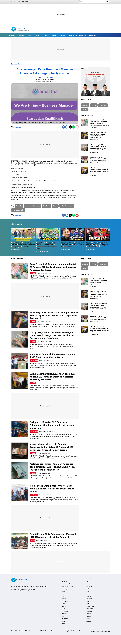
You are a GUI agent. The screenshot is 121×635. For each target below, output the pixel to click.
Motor (88, 604)
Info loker (46, 206)
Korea (63, 616)
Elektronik (65, 611)
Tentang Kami (77, 631)
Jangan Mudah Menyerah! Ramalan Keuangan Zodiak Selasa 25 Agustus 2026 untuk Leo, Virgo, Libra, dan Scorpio (51, 447)
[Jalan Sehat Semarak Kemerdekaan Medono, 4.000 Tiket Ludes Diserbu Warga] (84, 159)
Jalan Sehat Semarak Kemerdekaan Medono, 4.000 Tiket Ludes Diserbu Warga (98, 158)
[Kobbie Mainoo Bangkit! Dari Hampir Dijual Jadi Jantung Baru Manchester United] (98, 234)
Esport (88, 594)
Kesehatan (65, 601)
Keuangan (103, 105)
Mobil (88, 601)
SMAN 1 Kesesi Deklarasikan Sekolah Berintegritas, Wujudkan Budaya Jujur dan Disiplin (23, 245)
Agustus (85, 105)
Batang (64, 591)
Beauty (64, 604)
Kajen (63, 594)
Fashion (64, 606)
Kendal (32, 540)
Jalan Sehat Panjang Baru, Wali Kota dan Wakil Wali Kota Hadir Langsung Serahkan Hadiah (52, 488)
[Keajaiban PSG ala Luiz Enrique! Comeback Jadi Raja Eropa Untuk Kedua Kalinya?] (73, 234)
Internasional (66, 584)
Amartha (19, 206)
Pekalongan (34, 360)
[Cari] (107, 1)
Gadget (88, 616)
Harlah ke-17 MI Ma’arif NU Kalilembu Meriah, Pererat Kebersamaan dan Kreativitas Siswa (46, 246)
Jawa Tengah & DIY (67, 586)
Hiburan (37, 35)
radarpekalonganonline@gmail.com (23, 590)
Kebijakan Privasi (55, 631)
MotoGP (88, 596)
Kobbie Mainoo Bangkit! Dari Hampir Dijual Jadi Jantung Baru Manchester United (97, 245)
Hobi (87, 581)
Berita (13, 35)
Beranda (14, 64)
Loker (55, 206)
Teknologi (92, 35)
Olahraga (53, 35)
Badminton (89, 589)
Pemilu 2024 (73, 35)
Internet (88, 621)
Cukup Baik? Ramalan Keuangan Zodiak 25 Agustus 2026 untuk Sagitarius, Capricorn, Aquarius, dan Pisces (99, 170)
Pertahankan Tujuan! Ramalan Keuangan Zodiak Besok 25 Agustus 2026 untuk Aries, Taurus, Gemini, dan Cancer (52, 466)
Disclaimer (28, 631)
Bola (87, 591)
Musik (63, 623)
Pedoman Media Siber (41, 631)
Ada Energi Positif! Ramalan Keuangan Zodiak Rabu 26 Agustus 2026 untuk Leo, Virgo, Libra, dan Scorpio (99, 135)
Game (88, 618)
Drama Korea (66, 618)
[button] (13, 35)
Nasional (64, 581)
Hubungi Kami (67, 631)
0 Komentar (17, 127)
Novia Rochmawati (47, 77)
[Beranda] (9, 35)
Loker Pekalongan (67, 206)
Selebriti (88, 579)
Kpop (63, 621)
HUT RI (94, 105)
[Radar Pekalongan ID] (20, 29)
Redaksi (21, 631)
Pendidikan (82, 35)
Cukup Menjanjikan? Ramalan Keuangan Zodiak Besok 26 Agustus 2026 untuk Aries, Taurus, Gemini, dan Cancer (99, 147)
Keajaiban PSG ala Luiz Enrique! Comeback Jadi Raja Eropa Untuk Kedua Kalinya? (72, 245)
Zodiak (84, 109)
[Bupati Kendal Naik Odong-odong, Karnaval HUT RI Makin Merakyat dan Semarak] (19, 541)
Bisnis (29, 35)
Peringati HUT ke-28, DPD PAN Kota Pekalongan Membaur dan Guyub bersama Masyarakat (52, 425)
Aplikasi (88, 613)
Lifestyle (21, 35)
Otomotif (63, 35)
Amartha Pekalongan (33, 206)
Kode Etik (14, 631)
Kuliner (46, 35)
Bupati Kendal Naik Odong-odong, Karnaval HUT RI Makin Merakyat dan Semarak (53, 535)
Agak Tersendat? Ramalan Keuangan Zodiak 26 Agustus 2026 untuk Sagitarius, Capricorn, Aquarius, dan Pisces (99, 122)
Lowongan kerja (18, 210)
